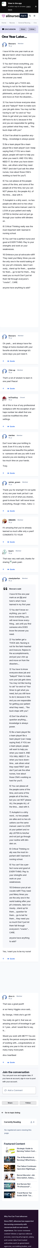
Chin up (12, 370)
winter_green (14, 482)
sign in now (24, 1078)
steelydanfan (14, 578)
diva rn (11, 996)
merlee (12, 435)
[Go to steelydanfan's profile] (4, 579)
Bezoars (12, 44)
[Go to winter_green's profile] (4, 483)
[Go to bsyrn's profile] (4, 552)
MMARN (12, 520)
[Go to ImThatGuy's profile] (4, 398)
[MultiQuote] (3, 361)
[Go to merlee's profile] (4, 436)
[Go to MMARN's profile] (4, 521)
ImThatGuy (13, 397)
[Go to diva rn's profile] (4, 997)
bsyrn (11, 551)
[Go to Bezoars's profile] (4, 45)
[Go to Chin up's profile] (4, 371)
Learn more (5, 6)
